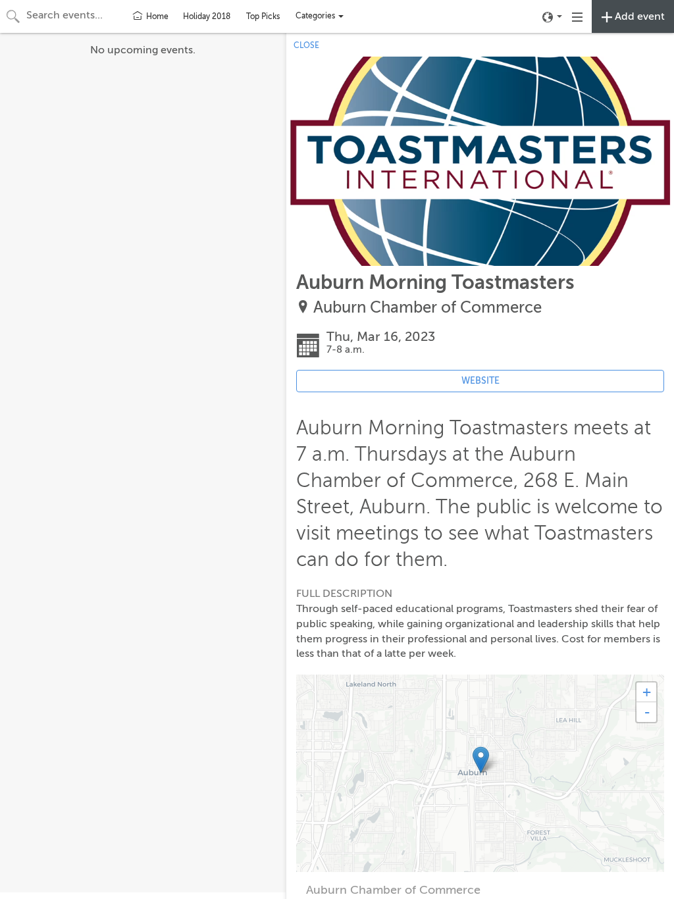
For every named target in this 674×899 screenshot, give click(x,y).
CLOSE (306, 45)
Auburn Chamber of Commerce (427, 308)
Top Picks (263, 16)
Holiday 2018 (206, 16)
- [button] (647, 712)
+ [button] (646, 692)
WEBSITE (480, 381)
